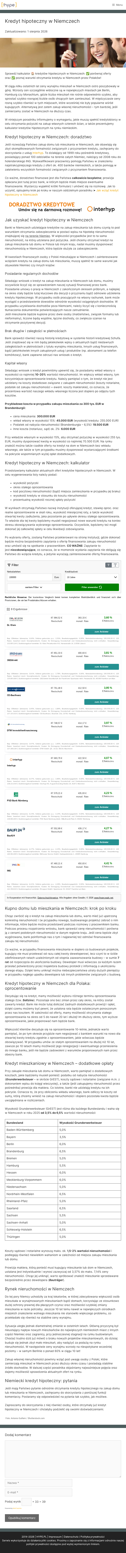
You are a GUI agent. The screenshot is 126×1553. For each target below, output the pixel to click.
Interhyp (37, 152)
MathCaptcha (17, 1508)
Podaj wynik (13, 1501)
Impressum (55, 1536)
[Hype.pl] (9, 5)
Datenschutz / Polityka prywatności (84, 1536)
